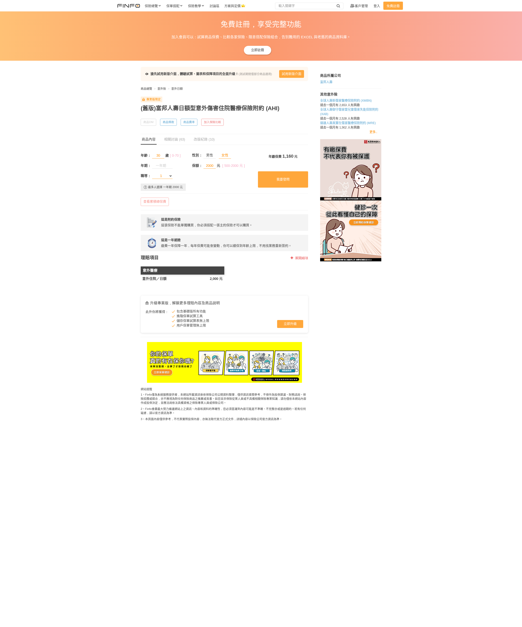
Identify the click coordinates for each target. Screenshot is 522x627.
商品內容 (149, 139)
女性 (224, 155)
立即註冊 (257, 50)
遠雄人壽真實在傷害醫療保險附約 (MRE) (348, 123)
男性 (209, 155)
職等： (146, 176)
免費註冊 (393, 6)
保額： (197, 166)
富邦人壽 (326, 82)
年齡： (146, 155)
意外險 (161, 88)
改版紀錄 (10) (204, 139)
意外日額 (177, 88)
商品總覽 (146, 88)
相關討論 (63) (174, 139)
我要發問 (283, 179)
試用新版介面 (291, 74)
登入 (377, 6)
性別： (197, 155)
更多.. (373, 132)
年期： (146, 166)
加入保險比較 (212, 122)
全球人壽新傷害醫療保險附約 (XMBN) (346, 100)
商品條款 (168, 122)
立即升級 (290, 324)
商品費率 (189, 122)
